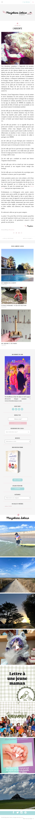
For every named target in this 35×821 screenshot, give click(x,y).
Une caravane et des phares (9, 343)
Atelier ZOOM (8, 506)
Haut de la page (28, 818)
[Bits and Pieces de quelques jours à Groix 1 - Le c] (17, 611)
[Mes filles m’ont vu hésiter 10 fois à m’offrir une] (17, 647)
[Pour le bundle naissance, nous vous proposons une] (17, 683)
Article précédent (8, 238)
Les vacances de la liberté (8, 283)
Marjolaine (11, 230)
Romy (22, 817)
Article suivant (27, 238)
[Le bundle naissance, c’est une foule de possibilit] (17, 719)
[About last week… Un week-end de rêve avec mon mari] (17, 791)
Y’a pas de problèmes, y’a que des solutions (13, 305)
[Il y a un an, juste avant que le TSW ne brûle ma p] (17, 539)
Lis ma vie (17, 25)
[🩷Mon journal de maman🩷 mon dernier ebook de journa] (17, 755)
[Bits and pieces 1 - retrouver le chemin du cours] (17, 575)
